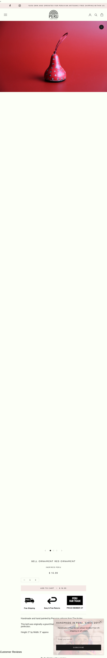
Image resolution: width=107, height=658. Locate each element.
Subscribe (78, 647)
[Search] (96, 14)
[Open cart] (102, 14)
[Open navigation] (5, 15)
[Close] (100, 622)
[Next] (61, 550)
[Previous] (45, 550)
